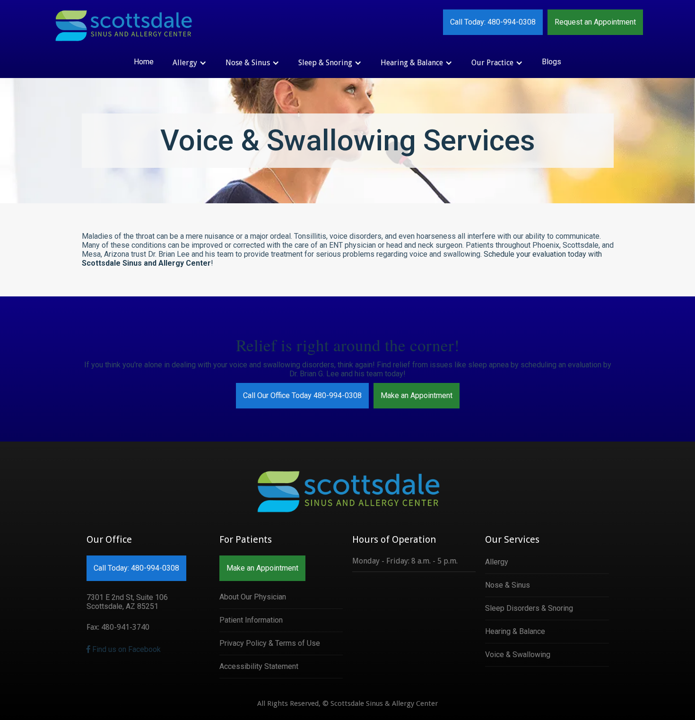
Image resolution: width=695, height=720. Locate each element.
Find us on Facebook (124, 649)
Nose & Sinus (507, 585)
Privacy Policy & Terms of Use (269, 643)
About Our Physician (252, 596)
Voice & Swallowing (517, 654)
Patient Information (251, 620)
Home (144, 61)
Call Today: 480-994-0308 (493, 21)
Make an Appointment (416, 395)
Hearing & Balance (515, 631)
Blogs (551, 61)
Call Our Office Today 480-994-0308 (302, 395)
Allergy (496, 561)
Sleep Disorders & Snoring (529, 608)
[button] (189, 63)
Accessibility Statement (258, 666)
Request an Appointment (595, 21)
